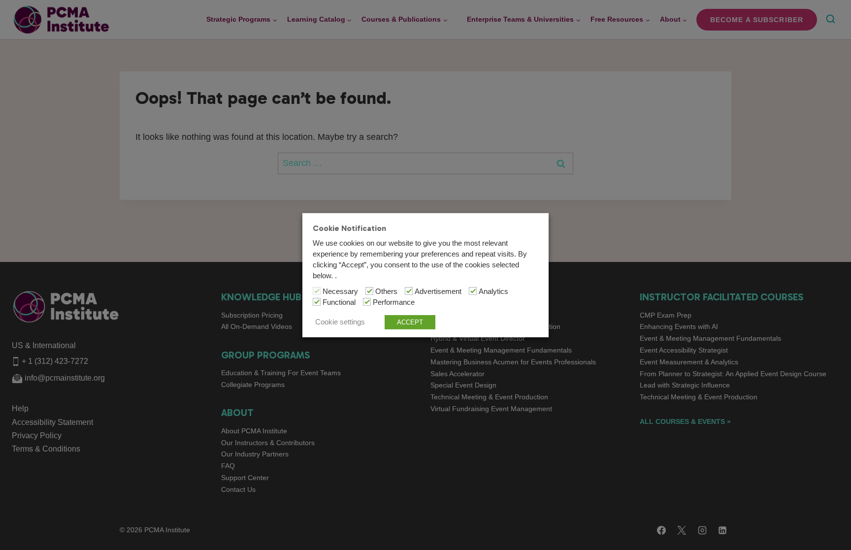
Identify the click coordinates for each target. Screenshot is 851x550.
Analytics (493, 291)
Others (386, 291)
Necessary (340, 291)
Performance (394, 302)
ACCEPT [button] (410, 322)
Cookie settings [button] (340, 322)
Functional (339, 302)
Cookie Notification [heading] (349, 227)
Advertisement (438, 291)
